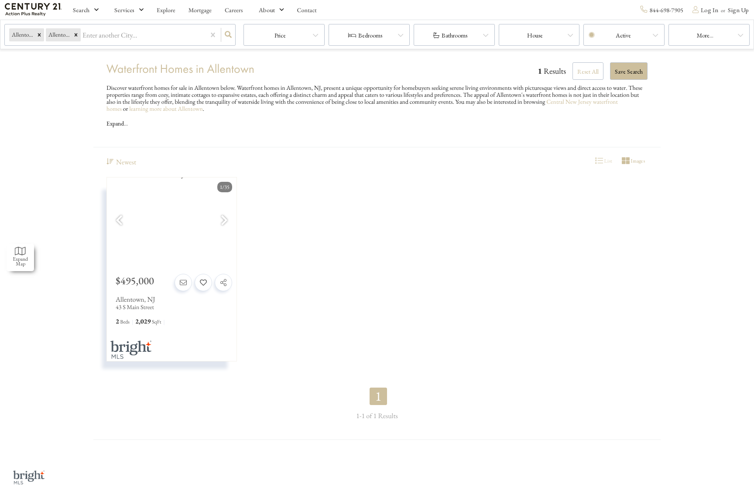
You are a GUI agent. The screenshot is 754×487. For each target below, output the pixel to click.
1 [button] (378, 396)
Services (124, 10)
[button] (39, 35)
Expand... (117, 123)
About (267, 10)
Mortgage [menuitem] (200, 10)
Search (81, 10)
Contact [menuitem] (307, 10)
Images (637, 160)
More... (705, 35)
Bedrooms (370, 35)
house (535, 35)
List (607, 160)
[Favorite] (203, 282)
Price (280, 35)
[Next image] (224, 221)
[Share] (223, 282)
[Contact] (183, 282)
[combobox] (83, 35)
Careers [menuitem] (234, 10)
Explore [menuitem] (166, 10)
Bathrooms (454, 35)
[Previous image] (119, 221)
